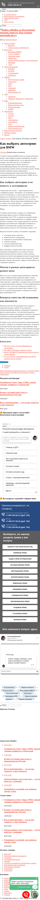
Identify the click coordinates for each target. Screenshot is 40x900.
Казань (6, 886)
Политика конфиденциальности (15, 856)
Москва (6, 878)
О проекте (7, 858)
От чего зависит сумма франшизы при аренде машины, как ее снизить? (20, 357)
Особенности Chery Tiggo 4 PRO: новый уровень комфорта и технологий (18, 383)
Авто (10, 118)
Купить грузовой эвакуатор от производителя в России (13, 393)
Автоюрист (8, 111)
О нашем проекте (10, 14)
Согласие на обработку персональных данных (20, 863)
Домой (2, 138)
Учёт (10, 65)
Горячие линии (10, 133)
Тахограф (12, 88)
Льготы (11, 116)
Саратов (7, 895)
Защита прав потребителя (18, 48)
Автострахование (11, 67)
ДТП (5, 20)
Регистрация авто (15, 128)
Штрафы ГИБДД (14, 52)
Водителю (8, 50)
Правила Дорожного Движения (20, 99)
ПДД (10, 84)
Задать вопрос (9, 43)
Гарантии (12, 75)
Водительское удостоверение (14, 16)
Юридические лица (16, 105)
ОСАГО (11, 71)
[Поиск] (1, 9)
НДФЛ (10, 109)
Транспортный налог (11, 18)
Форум (6, 135)
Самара (6, 891)
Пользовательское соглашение (14, 865)
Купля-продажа (14, 107)
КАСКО (11, 69)
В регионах (8, 870)
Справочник (8, 869)
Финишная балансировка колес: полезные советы (19, 371)
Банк (6, 101)
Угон (10, 124)
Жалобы (11, 46)
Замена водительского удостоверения (23, 60)
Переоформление (15, 103)
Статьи (11, 114)
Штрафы (11, 63)
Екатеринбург (9, 884)
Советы (8, 138)
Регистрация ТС (14, 92)
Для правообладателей (12, 859)
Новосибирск (9, 882)
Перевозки (12, 58)
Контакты (7, 854)
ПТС (10, 86)
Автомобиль (13, 120)
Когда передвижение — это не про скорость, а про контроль (19, 821)
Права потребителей (16, 126)
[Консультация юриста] (8, 39)
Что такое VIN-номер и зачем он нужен (18, 350)
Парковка (12, 90)
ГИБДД (7, 77)
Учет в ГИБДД (14, 54)
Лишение (12, 97)
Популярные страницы (12, 867)
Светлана (3, 152)
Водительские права (16, 80)
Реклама (7, 861)
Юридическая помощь (13, 131)
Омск (6, 889)
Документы (12, 122)
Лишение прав (14, 56)
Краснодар (8, 893)
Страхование (13, 73)
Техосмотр (12, 82)
